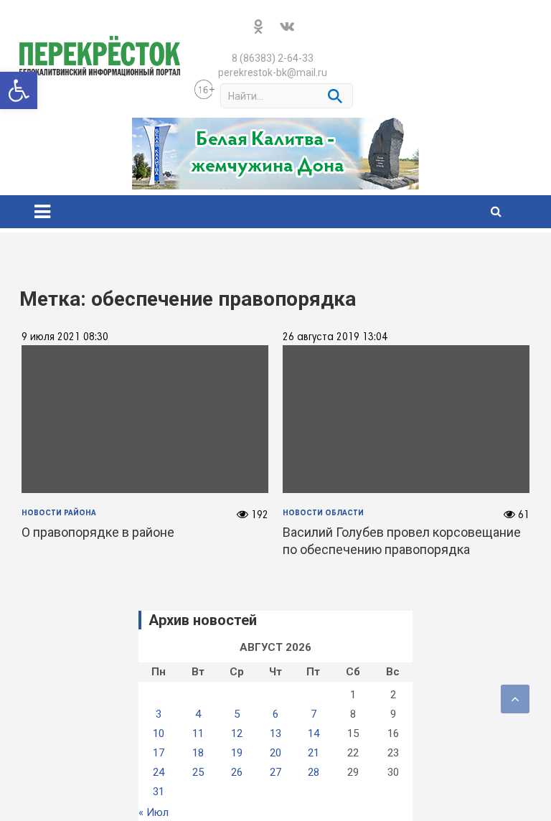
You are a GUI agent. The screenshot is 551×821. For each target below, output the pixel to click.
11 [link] (198, 733)
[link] (18, 90)
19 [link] (236, 752)
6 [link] (275, 714)
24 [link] (158, 772)
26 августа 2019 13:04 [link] (335, 337)
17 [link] (158, 752)
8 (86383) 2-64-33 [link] (273, 58)
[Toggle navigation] (42, 211)
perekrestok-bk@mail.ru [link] (272, 72)
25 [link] (198, 772)
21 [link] (313, 752)
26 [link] (236, 772)
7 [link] (313, 714)
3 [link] (158, 714)
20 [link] (275, 752)
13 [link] (275, 733)
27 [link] (275, 772)
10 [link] (158, 733)
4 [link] (198, 714)
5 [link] (237, 714)
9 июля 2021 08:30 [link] (65, 337)
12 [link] (236, 733)
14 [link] (313, 733)
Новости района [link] (59, 513)
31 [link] (158, 791)
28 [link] (313, 772)
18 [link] (198, 752)
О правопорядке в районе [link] (98, 532)
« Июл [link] (153, 812)
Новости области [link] (323, 513)
